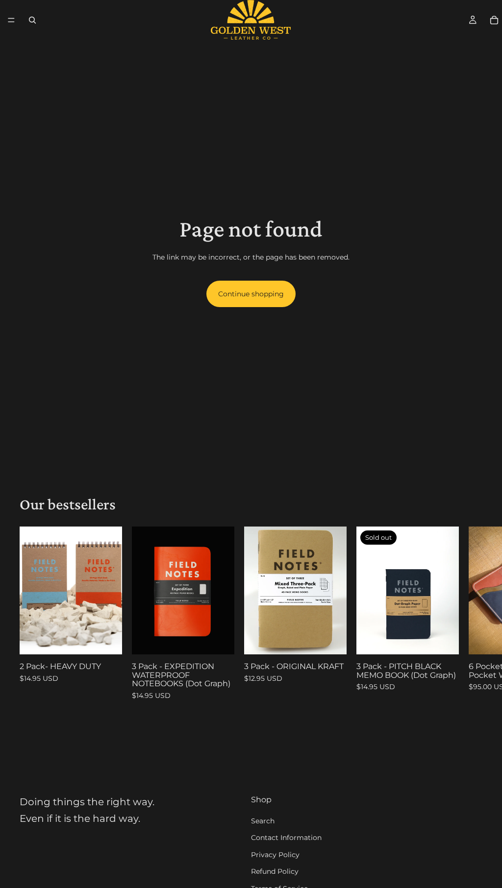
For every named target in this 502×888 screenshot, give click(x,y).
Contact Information (286, 837)
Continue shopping (251, 293)
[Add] (107, 639)
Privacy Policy (275, 854)
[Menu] (11, 20)
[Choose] (331, 639)
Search (263, 820)
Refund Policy (275, 871)
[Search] (32, 20)
